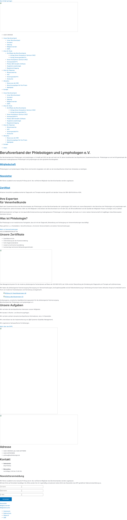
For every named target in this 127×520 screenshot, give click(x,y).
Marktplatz (10, 87)
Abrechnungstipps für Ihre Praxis (17, 85)
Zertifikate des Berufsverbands (16, 53)
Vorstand (9, 42)
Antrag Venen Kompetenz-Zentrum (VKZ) (22, 55)
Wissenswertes (11, 72)
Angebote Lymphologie (14, 66)
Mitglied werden (12, 47)
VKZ (8, 74)
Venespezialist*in (12, 62)
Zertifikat (5, 187)
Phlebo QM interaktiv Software (16, 64)
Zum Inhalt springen (6, 1)
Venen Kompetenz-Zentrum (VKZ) (17, 59)
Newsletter (6, 176)
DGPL (8, 49)
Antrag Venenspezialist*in (18, 57)
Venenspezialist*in (12, 77)
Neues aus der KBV (13, 83)
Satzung (9, 44)
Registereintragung (13, 68)
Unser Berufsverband (13, 40)
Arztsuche (10, 79)
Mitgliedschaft (8, 164)
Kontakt (5, 89)
